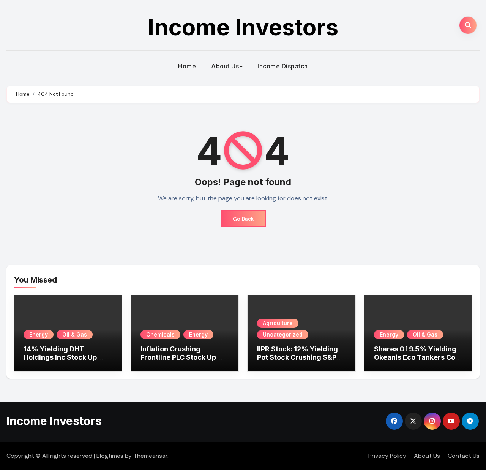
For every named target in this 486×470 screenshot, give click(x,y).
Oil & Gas (74, 334)
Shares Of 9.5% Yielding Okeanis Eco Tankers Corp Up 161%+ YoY (418, 357)
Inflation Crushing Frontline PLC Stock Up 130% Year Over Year (178, 357)
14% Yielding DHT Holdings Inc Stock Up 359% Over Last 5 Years (65, 357)
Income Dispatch (282, 66)
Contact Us (464, 456)
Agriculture (278, 323)
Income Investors (243, 27)
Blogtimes (109, 456)
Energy (38, 334)
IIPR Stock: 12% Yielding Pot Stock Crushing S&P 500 (297, 357)
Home (187, 66)
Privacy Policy (387, 456)
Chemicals (160, 334)
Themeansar (150, 456)
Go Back (243, 218)
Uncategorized (283, 334)
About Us (225, 66)
